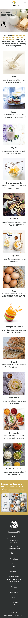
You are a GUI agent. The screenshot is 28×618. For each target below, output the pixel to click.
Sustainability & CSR (14, 574)
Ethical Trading (14, 602)
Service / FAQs (14, 571)
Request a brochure (14, 581)
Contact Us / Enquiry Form (14, 579)
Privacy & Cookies (14, 594)
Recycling (14, 597)
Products (14, 566)
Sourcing (14, 600)
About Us (14, 564)
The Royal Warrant (14, 576)
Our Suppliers (14, 569)
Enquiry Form (12, 488)
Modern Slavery (14, 605)
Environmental (14, 592)
